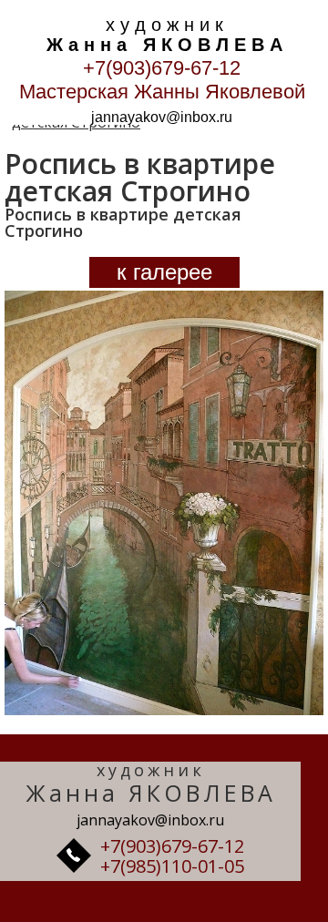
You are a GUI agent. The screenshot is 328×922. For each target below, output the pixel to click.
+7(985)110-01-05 (172, 866)
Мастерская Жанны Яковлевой (162, 91)
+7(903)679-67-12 (162, 67)
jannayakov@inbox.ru (161, 117)
